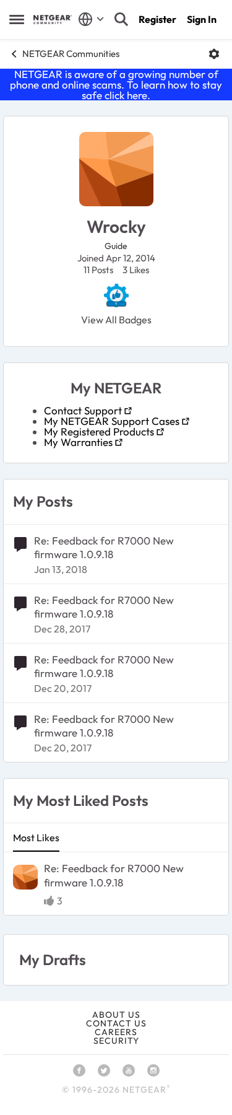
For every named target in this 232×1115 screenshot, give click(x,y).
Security (116, 1040)
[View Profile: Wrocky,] (25, 877)
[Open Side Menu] (16, 19)
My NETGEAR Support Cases (111, 420)
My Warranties (78, 441)
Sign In (202, 19)
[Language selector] (91, 19)
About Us (116, 1014)
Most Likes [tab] (36, 837)
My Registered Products (99, 431)
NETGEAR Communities (70, 53)
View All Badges (116, 320)
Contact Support (83, 410)
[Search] (121, 19)
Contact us (116, 1023)
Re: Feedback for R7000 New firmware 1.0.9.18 (104, 547)
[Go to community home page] (52, 19)
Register (157, 19)
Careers (116, 1032)
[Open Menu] (214, 54)
